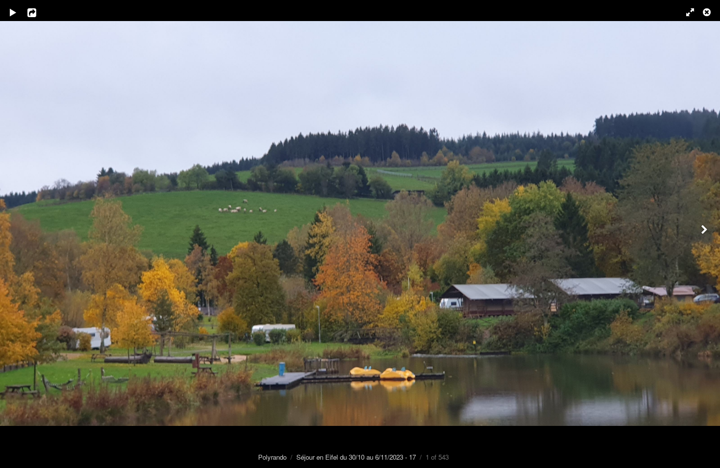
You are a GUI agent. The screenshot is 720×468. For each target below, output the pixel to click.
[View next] (705, 234)
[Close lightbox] (708, 12)
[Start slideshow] (13, 12)
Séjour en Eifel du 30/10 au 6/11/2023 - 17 (356, 457)
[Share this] (38, 12)
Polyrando (272, 457)
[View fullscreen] (686, 12)
